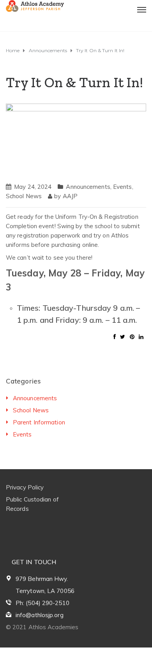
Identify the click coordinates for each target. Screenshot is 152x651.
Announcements (88, 186)
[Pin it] (132, 336)
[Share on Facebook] (114, 336)
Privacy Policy (25, 487)
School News (24, 196)
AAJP (70, 196)
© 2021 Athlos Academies (42, 627)
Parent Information (39, 422)
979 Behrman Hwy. (42, 578)
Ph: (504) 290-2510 (42, 603)
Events (122, 186)
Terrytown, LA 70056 (45, 591)
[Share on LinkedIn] (141, 336)
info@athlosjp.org (40, 615)
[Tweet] (122, 336)
